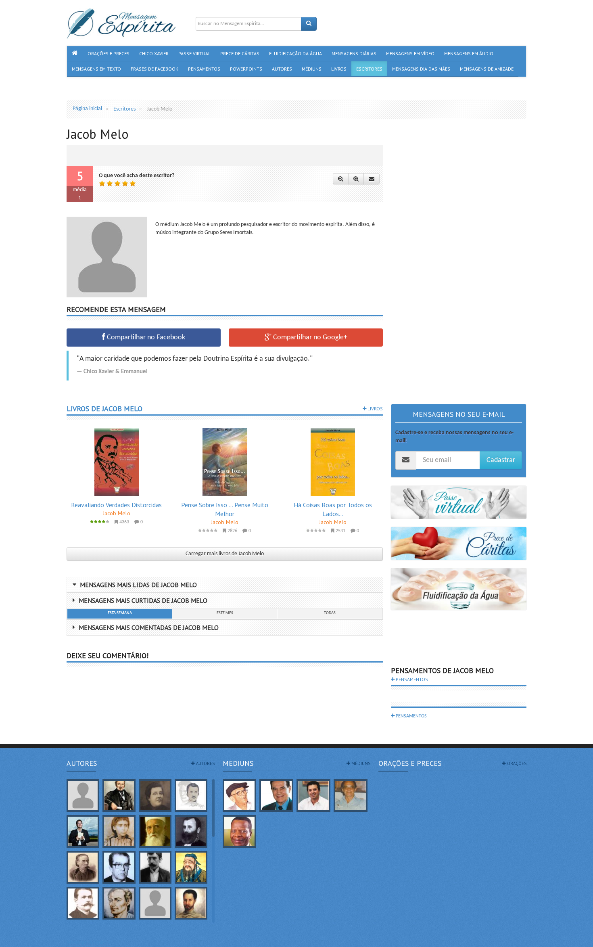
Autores (82, 763)
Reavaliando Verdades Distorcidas (116, 505)
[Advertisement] (458, 256)
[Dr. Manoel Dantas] (83, 903)
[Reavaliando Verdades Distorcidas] (117, 462)
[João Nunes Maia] (350, 795)
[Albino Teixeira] (83, 795)
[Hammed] (191, 903)
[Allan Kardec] (119, 795)
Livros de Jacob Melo (104, 408)
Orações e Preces (409, 763)
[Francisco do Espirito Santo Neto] (313, 795)
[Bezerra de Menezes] (191, 831)
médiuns (360, 763)
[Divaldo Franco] (276, 795)
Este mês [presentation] (225, 613)
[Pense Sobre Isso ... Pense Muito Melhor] (225, 462)
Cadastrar (501, 460)
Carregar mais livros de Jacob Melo (225, 554)
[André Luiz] (191, 795)
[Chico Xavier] (239, 795)
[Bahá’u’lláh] (155, 831)
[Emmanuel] (119, 903)
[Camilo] (83, 867)
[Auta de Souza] (119, 831)
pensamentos (411, 679)
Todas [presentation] (330, 613)
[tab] (119, 614)
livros (374, 409)
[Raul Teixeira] (239, 831)
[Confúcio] (191, 867)
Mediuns (238, 763)
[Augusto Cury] (83, 831)
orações (516, 763)
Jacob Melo (116, 513)
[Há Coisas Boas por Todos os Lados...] (333, 462)
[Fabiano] (155, 903)
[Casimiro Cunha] (155, 867)
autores (205, 763)
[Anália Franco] (155, 795)
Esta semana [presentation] (120, 613)
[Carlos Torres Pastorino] (119, 867)
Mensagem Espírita (88, 943)
